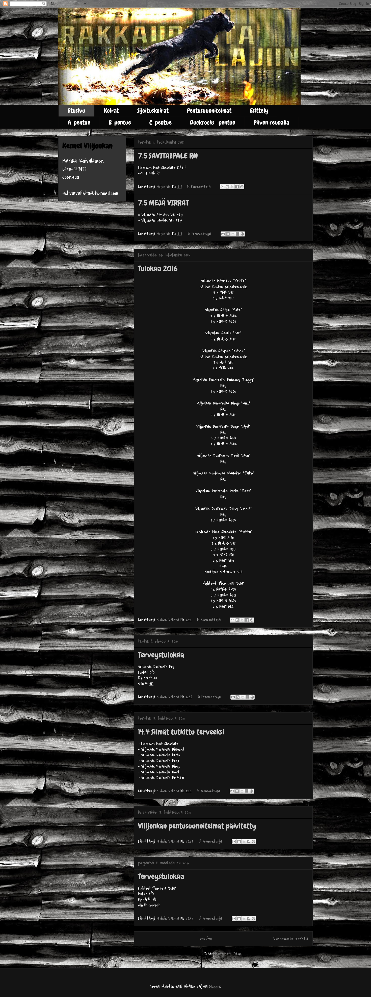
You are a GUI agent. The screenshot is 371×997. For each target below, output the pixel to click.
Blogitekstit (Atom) (228, 954)
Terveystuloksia (161, 655)
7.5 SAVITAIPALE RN (168, 156)
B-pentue (120, 122)
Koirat (111, 110)
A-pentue (79, 122)
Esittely (259, 110)
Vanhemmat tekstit (291, 938)
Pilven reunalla (271, 122)
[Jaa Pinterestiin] (241, 186)
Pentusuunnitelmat (209, 110)
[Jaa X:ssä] (232, 186)
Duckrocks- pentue (212, 122)
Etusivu (76, 110)
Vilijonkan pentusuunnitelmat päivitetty (197, 826)
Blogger (214, 986)
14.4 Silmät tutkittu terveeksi (181, 732)
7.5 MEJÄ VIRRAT (163, 203)
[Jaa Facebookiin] (237, 186)
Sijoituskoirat (153, 110)
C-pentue (160, 122)
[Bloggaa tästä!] (227, 186)
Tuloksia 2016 (158, 268)
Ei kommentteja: (199, 186)
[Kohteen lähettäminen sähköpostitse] (222, 186)
